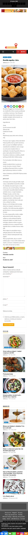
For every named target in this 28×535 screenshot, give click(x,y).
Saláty (10, 347)
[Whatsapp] (17, 106)
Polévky (6, 391)
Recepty (9, 57)
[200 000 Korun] (13, 6)
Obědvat (5, 57)
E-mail (5, 305)
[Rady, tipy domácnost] (11, 4)
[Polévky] (14, 4)
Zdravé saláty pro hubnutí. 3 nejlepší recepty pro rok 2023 (12, 352)
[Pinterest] (20, 106)
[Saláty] (22, 4)
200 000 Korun (15, 519)
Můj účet (23, 51)
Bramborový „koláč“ (8, 259)
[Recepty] (9, 4)
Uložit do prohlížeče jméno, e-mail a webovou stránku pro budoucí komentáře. (15, 319)
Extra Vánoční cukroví (8, 496)
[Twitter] (11, 106)
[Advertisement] (14, 27)
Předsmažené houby (8, 374)
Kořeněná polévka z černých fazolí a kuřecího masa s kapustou (12, 396)
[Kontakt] (15, 6)
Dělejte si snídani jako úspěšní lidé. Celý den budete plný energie (13, 449)
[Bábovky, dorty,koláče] (19, 4)
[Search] (13, 51)
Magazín (6, 422)
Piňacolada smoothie (8, 253)
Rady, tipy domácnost (11, 514)
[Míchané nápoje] (16, 4)
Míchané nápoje (7, 516)
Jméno (5, 299)
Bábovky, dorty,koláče (9, 492)
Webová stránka (7, 311)
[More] (22, 106)
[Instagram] (8, 106)
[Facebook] (5, 106)
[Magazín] (6, 4)
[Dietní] (24, 4)
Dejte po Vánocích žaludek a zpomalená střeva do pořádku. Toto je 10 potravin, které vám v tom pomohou (13, 473)
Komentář (6, 276)
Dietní (8, 519)
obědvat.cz (5, 62)
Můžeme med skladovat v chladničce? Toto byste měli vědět (13, 427)
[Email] (14, 106)
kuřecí (10, 391)
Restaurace (8, 512)
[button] (3, 51)
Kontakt (22, 519)
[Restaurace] (4, 4)
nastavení (23, 528)
